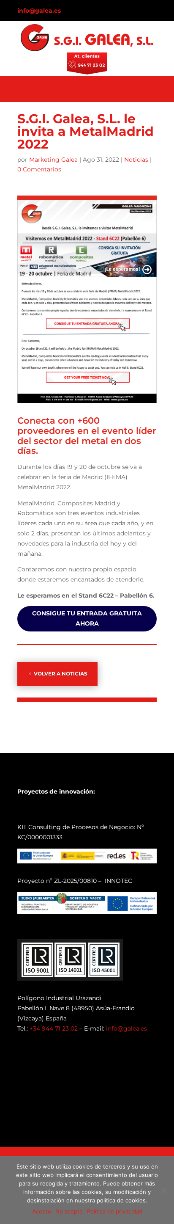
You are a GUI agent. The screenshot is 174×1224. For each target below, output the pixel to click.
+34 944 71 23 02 (54, 1028)
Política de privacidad (114, 1211)
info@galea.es (39, 10)
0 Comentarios (39, 169)
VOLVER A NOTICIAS (60, 673)
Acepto (41, 1211)
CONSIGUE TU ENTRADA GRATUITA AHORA (87, 618)
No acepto (69, 1211)
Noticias (136, 159)
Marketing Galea (53, 159)
